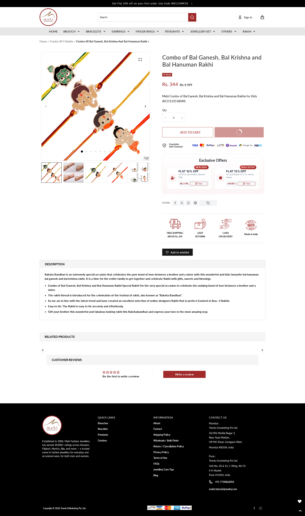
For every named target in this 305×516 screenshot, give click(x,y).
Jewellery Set (200, 31)
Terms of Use (160, 457)
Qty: (164, 110)
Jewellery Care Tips (163, 469)
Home (43, 41)
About (156, 423)
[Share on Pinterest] (195, 203)
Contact (157, 428)
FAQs (156, 463)
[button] (72, 31)
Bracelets (93, 31)
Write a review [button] (184, 374)
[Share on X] (182, 203)
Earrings (118, 31)
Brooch (69, 31)
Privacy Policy (161, 452)
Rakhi (247, 31)
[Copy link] (208, 203)
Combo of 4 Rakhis (61, 41)
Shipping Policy (161, 434)
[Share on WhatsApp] (188, 203)
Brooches (103, 423)
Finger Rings (145, 31)
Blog (155, 475)
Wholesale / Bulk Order (166, 440)
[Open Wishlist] (299, 501)
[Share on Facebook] (175, 203)
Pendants (172, 31)
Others (226, 31)
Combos (102, 440)
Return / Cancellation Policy (168, 446)
